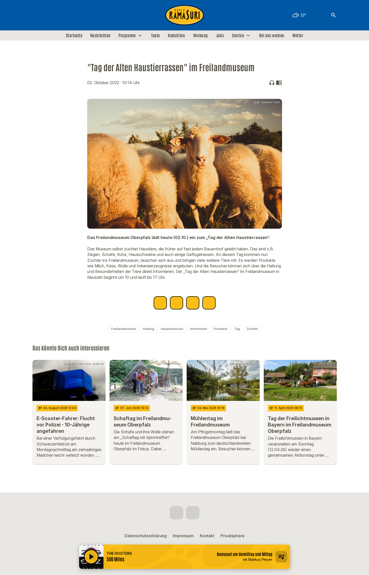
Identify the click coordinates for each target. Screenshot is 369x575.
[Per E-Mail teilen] (209, 303)
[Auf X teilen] (176, 303)
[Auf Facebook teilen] (160, 303)
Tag (237, 329)
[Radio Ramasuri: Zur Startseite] (184, 15)
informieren (198, 329)
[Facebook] (37, 15)
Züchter (252, 329)
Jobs (220, 35)
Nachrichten (100, 35)
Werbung (200, 35)
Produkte (220, 329)
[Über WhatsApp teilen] (193, 303)
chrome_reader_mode (279, 83)
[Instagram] (48, 15)
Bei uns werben (271, 35)
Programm (127, 35)
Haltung (148, 329)
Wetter (297, 35)
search (333, 15)
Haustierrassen (172, 329)
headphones (272, 83)
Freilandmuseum (123, 329)
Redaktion (176, 35)
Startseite (74, 35)
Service (238, 35)
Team (155, 35)
